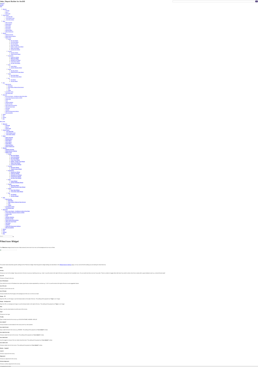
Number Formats (9, 218)
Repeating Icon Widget (16, 175)
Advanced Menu (9, 145)
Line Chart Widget (15, 157)
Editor (4, 136)
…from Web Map (9, 131)
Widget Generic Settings (11, 151)
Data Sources (8, 199)
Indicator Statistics (9, 217)
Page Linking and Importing (11, 220)
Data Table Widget (15, 190)
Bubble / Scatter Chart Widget (18, 161)
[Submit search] (13, 236)
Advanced (5, 209)
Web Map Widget (15, 185)
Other (9, 179)
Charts (9, 154)
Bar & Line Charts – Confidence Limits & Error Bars (17, 211)
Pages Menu (8, 143)
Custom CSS (8, 214)
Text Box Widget (14, 196)
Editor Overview (9, 137)
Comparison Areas (9, 206)
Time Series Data (9, 208)
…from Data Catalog (10, 134)
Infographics (11, 170)
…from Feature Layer (10, 133)
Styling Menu (8, 142)
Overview (7, 125)
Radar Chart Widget (15, 163)
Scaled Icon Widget (15, 172)
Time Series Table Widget (17, 191)
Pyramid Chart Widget (16, 164)
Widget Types (8, 152)
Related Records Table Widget (18, 187)
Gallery (4, 229)
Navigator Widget (15, 167)
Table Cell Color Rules (10, 221)
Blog (4, 233)
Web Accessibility (9, 227)
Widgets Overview (9, 149)
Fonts (6, 215)
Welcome (5, 124)
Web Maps (10, 200)
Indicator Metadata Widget (17, 182)
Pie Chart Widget (15, 158)
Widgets (5, 148)
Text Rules (7, 223)
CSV (9, 203)
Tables (9, 188)
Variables (7, 224)
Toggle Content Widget (16, 169)
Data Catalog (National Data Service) (17, 202)
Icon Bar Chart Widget (16, 178)
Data (4, 197)
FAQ (4, 230)
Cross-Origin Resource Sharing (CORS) (14, 212)
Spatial (9, 184)
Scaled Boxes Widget (16, 176)
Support (4, 232)
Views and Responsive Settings (13, 226)
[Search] (256, 1)
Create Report (6, 130)
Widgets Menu (8, 139)
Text (9, 193)
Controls (10, 166)
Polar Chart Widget (15, 160)
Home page (8, 128)
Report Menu (8, 140)
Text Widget (13, 194)
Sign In (7, 127)
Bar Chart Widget (15, 155)
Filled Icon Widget (15, 173)
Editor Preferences (9, 146)
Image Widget (14, 181)
